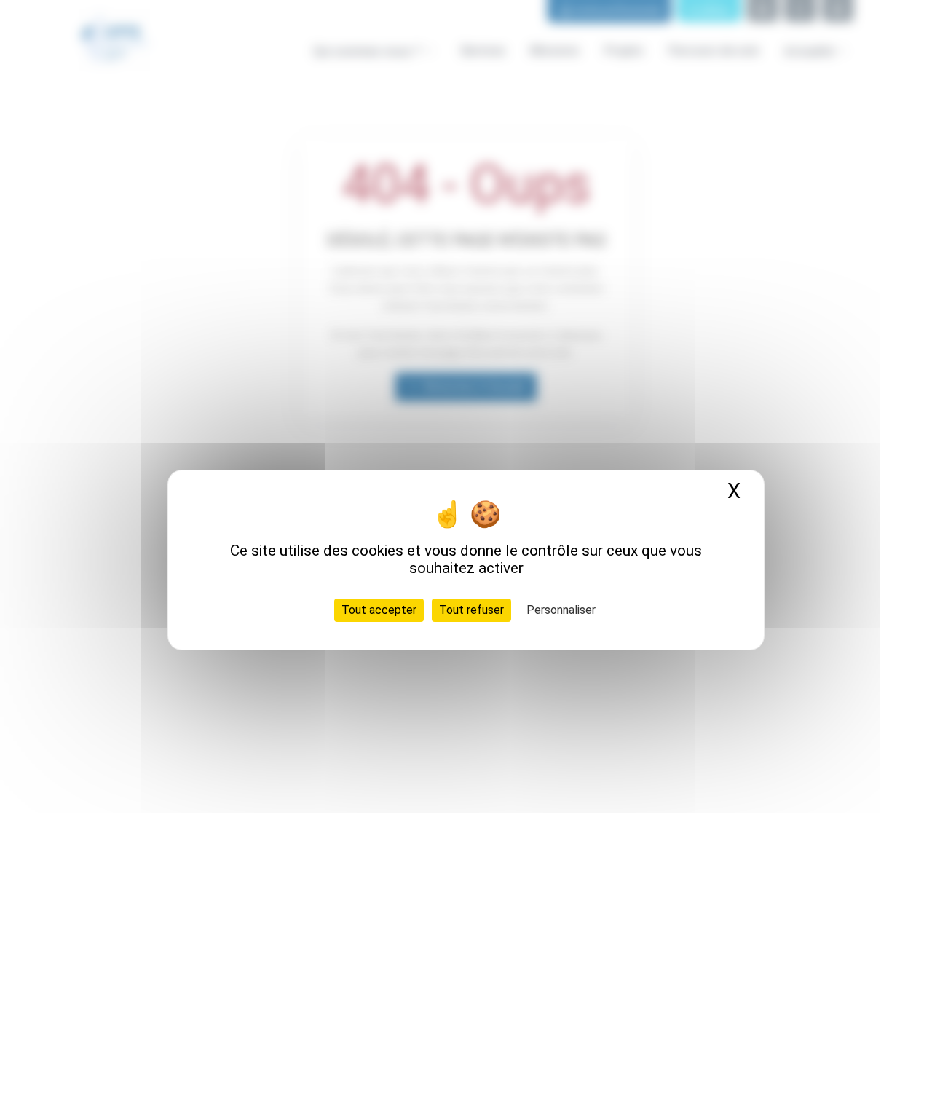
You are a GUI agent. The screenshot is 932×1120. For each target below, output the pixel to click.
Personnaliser (561, 610)
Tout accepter (378, 610)
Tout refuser (471, 610)
